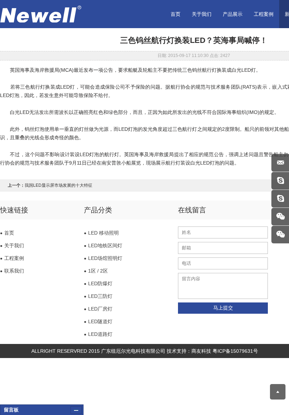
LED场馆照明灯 (103, 258)
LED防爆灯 (98, 283)
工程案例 (263, 14)
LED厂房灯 (98, 309)
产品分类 (98, 210)
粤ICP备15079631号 (235, 351)
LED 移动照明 (101, 233)
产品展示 (232, 14)
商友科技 (201, 351)
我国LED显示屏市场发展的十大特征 (58, 185)
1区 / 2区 (96, 271)
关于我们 (201, 14)
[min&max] (76, 410)
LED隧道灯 (98, 321)
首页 (175, 14)
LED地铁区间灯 (103, 245)
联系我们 (12, 271)
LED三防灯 (98, 296)
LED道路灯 (98, 334)
